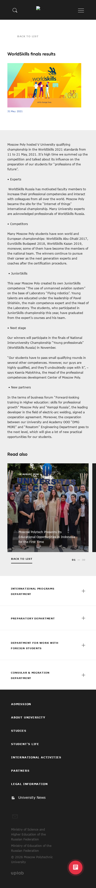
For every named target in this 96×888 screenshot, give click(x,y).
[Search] (15, 10)
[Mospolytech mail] (15, 816)
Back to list (27, 36)
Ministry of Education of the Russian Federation (31, 848)
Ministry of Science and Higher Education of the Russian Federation (28, 834)
